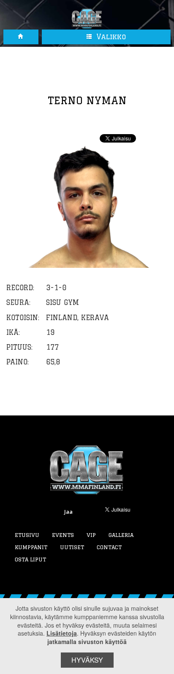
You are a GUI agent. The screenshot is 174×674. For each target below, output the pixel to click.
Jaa (68, 511)
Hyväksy (87, 660)
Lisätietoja (61, 633)
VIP (91, 535)
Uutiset (72, 547)
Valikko (110, 36)
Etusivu (27, 535)
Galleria (121, 535)
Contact (109, 547)
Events (63, 535)
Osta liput (30, 559)
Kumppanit (31, 547)
